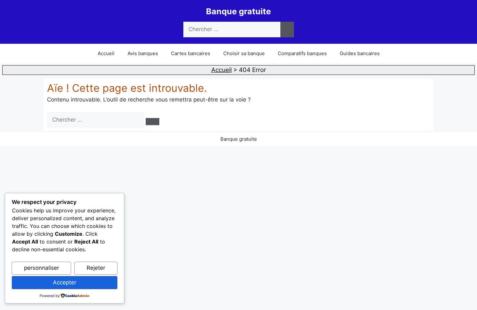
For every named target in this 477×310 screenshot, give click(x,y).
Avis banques (143, 53)
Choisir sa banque (244, 53)
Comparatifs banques (302, 53)
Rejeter (96, 268)
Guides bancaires (360, 53)
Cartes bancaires (190, 53)
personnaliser (41, 268)
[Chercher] (287, 29)
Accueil (106, 53)
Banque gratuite (238, 11)
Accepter (64, 282)
